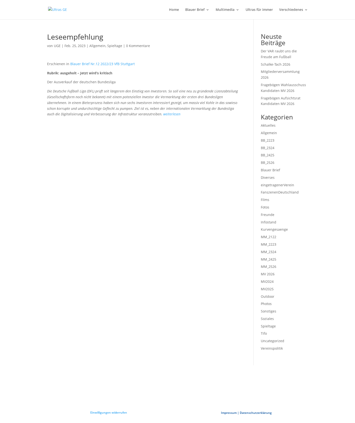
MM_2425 (268, 259)
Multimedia (225, 10)
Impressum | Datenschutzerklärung (246, 413)
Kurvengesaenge (274, 229)
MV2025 (267, 289)
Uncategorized (272, 341)
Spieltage (114, 45)
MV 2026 (268, 274)
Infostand (268, 222)
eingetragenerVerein (277, 185)
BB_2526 (267, 162)
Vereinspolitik (272, 348)
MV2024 (267, 281)
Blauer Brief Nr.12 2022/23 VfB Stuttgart (102, 64)
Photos (266, 303)
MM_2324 (268, 252)
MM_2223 (268, 244)
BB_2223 (267, 140)
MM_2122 (268, 237)
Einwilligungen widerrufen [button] (108, 412)
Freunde (267, 214)
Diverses (268, 177)
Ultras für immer (259, 10)
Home (174, 10)
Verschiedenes (291, 10)
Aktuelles (268, 125)
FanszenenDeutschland (280, 192)
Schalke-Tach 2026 (275, 64)
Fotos (265, 207)
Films (265, 199)
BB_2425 (267, 155)
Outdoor (267, 296)
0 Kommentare (138, 45)
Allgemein (97, 45)
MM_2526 (268, 266)
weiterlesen (171, 114)
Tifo (264, 333)
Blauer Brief (195, 10)
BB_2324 (267, 148)
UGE (57, 45)
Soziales (267, 318)
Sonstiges (268, 311)
